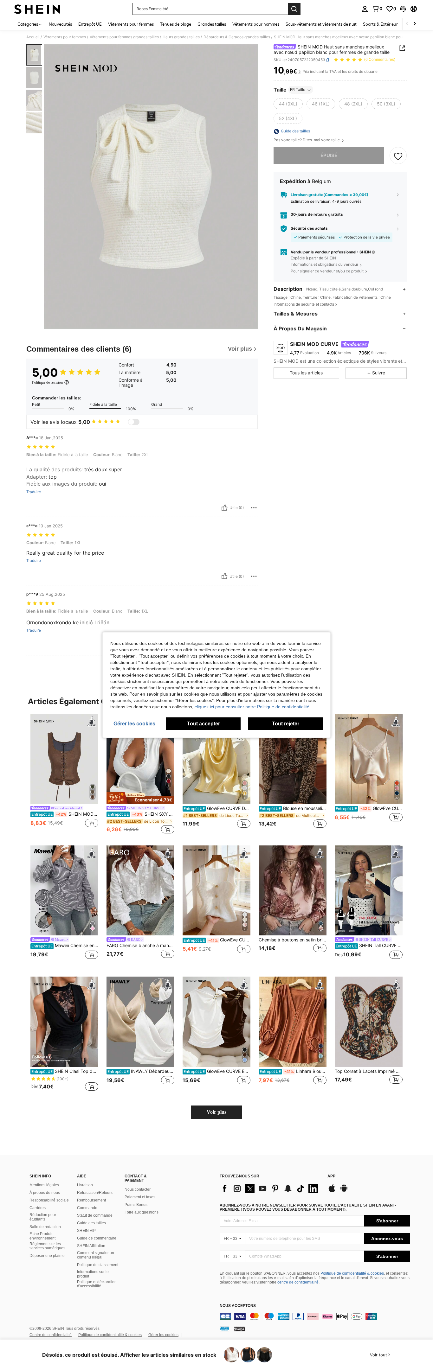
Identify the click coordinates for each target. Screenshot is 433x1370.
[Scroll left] (407, 24)
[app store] (331, 1191)
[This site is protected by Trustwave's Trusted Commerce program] (224, 1329)
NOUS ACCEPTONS (238, 1306)
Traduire (33, 492)
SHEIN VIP (86, 1230)
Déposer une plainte (47, 1255)
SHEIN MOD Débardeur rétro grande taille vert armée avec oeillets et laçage (64, 814)
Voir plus (216, 1112)
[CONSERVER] (398, 155)
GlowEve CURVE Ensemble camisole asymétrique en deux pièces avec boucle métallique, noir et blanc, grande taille (217, 1071)
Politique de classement (97, 1265)
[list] (270, 1188)
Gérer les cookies (163, 1335)
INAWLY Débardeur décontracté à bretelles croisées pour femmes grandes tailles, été (140, 1071)
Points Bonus (136, 1204)
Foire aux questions (141, 1212)
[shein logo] (37, 9)
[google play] (343, 1191)
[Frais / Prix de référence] (299, 72)
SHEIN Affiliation (91, 1246)
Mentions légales (44, 1185)
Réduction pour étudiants (42, 1217)
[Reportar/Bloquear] (254, 508)
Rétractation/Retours (95, 1192)
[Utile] (224, 508)
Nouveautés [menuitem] (60, 24)
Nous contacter (138, 1189)
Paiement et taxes (140, 1197)
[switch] (133, 422)
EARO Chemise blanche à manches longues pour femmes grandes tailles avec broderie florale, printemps (140, 945)
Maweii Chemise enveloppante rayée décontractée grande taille (64, 945)
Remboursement (91, 1200)
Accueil (33, 37)
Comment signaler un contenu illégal (95, 1255)
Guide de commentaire (96, 1238)
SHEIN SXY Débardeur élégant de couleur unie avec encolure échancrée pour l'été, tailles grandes (140, 814)
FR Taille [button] (297, 89)
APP (331, 1176)
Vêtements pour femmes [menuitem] (131, 24)
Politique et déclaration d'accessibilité (97, 1284)
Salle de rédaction (45, 1227)
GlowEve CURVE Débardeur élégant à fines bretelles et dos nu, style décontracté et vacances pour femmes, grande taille (217, 808)
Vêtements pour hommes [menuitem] (255, 24)
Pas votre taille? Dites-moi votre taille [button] (307, 140)
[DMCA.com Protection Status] (239, 1329)
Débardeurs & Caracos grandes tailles (237, 37)
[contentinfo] (315, 1316)
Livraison (85, 1185)
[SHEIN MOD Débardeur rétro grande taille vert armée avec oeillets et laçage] (64, 759)
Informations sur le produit (93, 1274)
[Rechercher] (294, 9)
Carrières (37, 1208)
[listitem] (64, 774)
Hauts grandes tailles (181, 37)
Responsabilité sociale (49, 1200)
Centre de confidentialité (50, 1335)
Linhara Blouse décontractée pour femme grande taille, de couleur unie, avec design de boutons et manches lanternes (293, 1071)
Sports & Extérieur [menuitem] (380, 24)
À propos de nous (44, 1192)
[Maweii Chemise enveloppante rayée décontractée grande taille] (64, 890)
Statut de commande (95, 1215)
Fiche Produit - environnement (42, 1236)
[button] (403, 9)
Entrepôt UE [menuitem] (90, 24)
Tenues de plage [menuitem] (175, 24)
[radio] (288, 104)
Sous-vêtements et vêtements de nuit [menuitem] (321, 24)
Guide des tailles (91, 1223)
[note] (140, 798)
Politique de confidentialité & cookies (352, 1273)
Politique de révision (47, 382)
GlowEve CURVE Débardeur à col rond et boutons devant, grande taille (217, 939)
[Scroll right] (414, 24)
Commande (87, 1208)
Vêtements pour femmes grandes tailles (124, 37)
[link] (377, 8)
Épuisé (328, 156)
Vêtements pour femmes (64, 37)
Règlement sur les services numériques (47, 1246)
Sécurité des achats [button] (309, 228)
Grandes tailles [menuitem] (211, 24)
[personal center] (365, 9)
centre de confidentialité (298, 1282)
